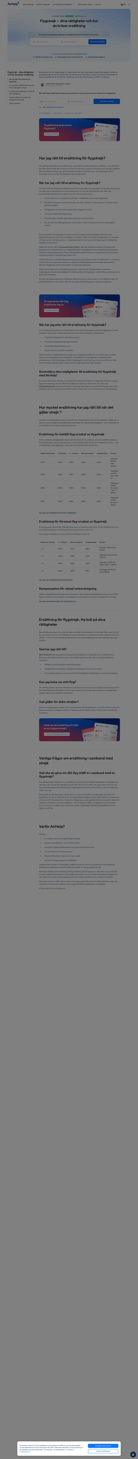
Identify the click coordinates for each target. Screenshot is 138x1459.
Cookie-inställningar (103, 1451)
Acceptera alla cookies (103, 1446)
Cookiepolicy (70, 1450)
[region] (69, 1448)
